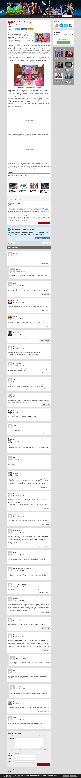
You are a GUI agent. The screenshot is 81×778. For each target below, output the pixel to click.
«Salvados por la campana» (34, 98)
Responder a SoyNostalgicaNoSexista (42, 592)
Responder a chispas (45, 524)
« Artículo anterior (11, 243)
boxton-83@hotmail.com (23, 558)
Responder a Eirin (45, 508)
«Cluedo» (27, 90)
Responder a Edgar (45, 357)
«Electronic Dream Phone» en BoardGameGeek (18, 175)
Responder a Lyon (45, 650)
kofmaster (16, 332)
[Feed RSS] (56, 25)
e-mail (10, 758)
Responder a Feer (45, 628)
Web (9, 761)
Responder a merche (45, 612)
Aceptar (65, 776)
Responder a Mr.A (45, 451)
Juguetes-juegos (18, 199)
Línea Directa (17, 197)
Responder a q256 (45, 404)
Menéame (31, 29)
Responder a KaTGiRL (45, 310)
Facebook (24, 29)
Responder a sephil (45, 326)
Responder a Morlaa (45, 487)
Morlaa (15, 473)
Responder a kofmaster (44, 340)
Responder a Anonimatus (44, 372)
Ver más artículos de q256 (44, 223)
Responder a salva (45, 433)
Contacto (58, 16)
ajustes (19, 776)
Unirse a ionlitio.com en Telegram (42, 238)
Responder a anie (45, 727)
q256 (16, 24)
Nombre (10, 755)
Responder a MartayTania (44, 546)
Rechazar (73, 776)
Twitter (18, 29)
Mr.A (14, 439)
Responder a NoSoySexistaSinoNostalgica (41, 577)
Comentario (11, 738)
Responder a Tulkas (45, 418)
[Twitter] (66, 25)
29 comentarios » (22, 24)
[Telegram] (61, 25)
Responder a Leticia (45, 680)
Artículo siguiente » (46, 243)
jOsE (14, 283)
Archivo (46, 16)
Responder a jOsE (45, 294)
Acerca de (52, 16)
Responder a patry (45, 562)
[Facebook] (70, 25)
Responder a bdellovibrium (43, 711)
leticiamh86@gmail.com (24, 677)
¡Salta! (41, 16)
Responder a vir (46, 388)
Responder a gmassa (45, 263)
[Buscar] (73, 16)
